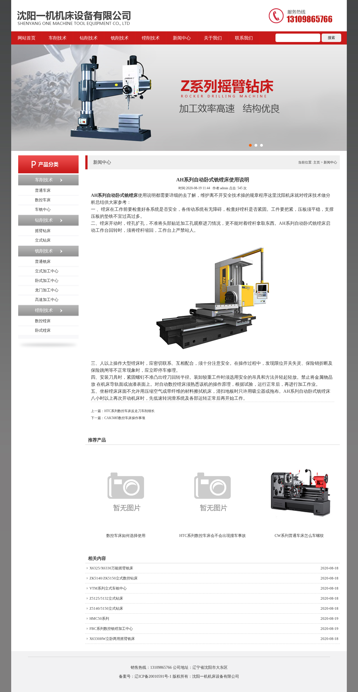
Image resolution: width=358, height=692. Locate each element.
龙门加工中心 (46, 290)
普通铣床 (43, 262)
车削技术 (58, 38)
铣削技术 (120, 38)
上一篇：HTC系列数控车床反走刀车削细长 (123, 411)
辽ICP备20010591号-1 (153, 676)
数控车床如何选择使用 (125, 536)
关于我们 (213, 38)
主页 (316, 162)
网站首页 (27, 38)
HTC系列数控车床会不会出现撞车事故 (212, 536)
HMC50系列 (99, 618)
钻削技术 (89, 38)
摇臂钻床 (43, 231)
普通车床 (43, 190)
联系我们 (244, 38)
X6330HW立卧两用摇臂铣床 (112, 639)
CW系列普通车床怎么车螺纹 (299, 536)
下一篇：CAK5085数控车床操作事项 (118, 418)
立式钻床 (43, 240)
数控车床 (43, 200)
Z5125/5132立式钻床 (106, 598)
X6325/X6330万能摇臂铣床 (111, 568)
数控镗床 (43, 321)
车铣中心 (43, 209)
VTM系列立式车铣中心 (108, 588)
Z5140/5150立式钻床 (106, 608)
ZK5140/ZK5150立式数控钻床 (114, 578)
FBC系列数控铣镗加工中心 (111, 628)
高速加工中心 (46, 300)
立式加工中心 (46, 271)
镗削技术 (151, 38)
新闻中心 (182, 38)
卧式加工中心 (46, 281)
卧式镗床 (43, 330)
